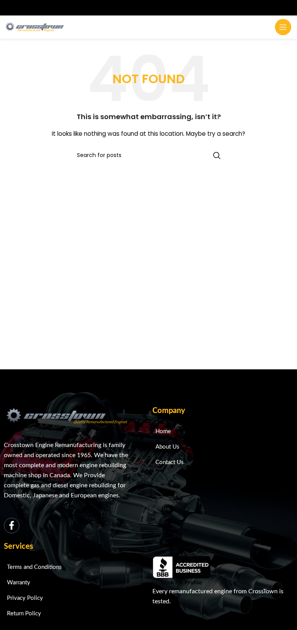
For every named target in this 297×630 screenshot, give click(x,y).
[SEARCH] (217, 155)
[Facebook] (11, 525)
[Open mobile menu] (283, 27)
